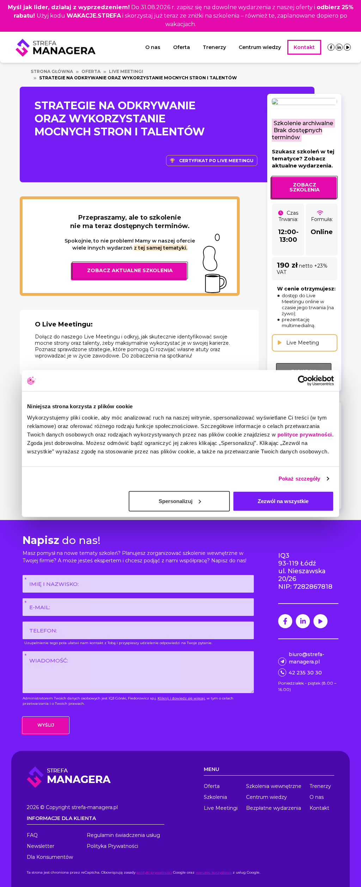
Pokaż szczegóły (299, 479)
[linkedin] (339, 47)
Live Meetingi (126, 71)
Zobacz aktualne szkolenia (130, 270)
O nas (152, 47)
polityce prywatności (304, 434)
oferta (90, 71)
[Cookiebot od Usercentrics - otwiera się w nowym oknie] (303, 380)
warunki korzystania (214, 872)
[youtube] (347, 47)
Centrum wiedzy (260, 47)
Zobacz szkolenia (304, 187)
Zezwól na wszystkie (283, 501)
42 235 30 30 (305, 672)
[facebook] (331, 47)
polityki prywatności (154, 872)
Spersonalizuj (175, 501)
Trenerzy (214, 47)
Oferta (181, 47)
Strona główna (52, 71)
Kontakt (304, 47)
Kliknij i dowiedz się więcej (181, 698)
